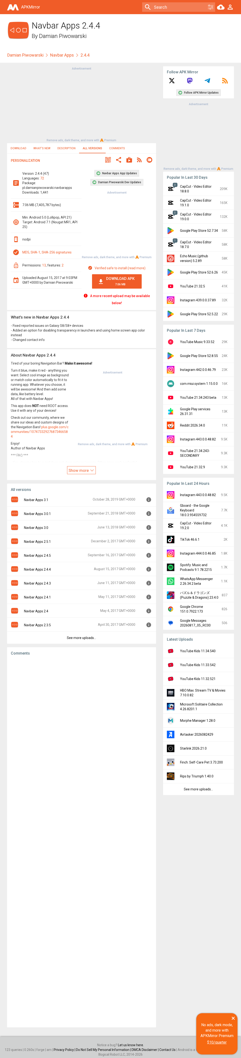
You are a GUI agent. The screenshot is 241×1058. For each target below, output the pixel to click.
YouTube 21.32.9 (192, 467)
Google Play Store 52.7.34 (199, 230)
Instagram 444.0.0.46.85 (198, 553)
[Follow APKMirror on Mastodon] (190, 82)
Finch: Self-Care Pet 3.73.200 (201, 762)
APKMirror (30, 6)
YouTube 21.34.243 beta (198, 397)
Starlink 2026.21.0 (193, 748)
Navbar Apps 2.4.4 (37, 569)
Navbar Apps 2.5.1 (37, 542)
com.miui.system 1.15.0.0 (199, 384)
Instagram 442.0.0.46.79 (198, 370)
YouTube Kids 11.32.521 (198, 679)
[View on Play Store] (129, 160)
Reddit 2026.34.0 (192, 425)
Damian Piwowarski (63, 36)
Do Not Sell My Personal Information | (104, 1050)
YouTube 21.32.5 (192, 286)
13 (44, 265)
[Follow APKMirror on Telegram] (207, 82)
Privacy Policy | (65, 1050)
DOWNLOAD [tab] (18, 148)
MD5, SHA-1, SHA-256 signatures (47, 252)
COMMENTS (117, 148)
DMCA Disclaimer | (145, 1050)
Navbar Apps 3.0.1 (37, 514)
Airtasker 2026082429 (196, 734)
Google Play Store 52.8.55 (199, 356)
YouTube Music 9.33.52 (197, 342)
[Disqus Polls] (81, 719)
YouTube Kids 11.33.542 (198, 665)
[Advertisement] (81, 104)
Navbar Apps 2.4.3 (37, 583)
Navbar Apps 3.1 (36, 500)
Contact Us (167, 1050)
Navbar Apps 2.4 (36, 611)
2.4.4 (84, 55)
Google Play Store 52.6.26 (199, 272)
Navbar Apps (62, 55)
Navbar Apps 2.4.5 (37, 555)
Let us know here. (131, 1045)
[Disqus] (81, 841)
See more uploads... (81, 638)
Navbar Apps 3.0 (36, 528)
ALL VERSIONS (92, 148)
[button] (108, 160)
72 (42, 178)
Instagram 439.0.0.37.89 (198, 300)
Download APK (120, 281)
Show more (79, 470)
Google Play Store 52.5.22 (199, 314)
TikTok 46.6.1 (190, 539)
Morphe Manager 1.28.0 (197, 720)
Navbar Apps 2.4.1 (37, 597)
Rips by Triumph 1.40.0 (196, 776)
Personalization (25, 160)
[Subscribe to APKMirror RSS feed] (225, 82)
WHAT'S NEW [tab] (41, 148)
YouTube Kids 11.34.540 (198, 651)
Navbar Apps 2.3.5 (37, 625)
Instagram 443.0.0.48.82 (198, 439)
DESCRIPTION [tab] (66, 148)
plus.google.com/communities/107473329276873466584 (39, 431)
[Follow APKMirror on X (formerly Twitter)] (172, 82)
